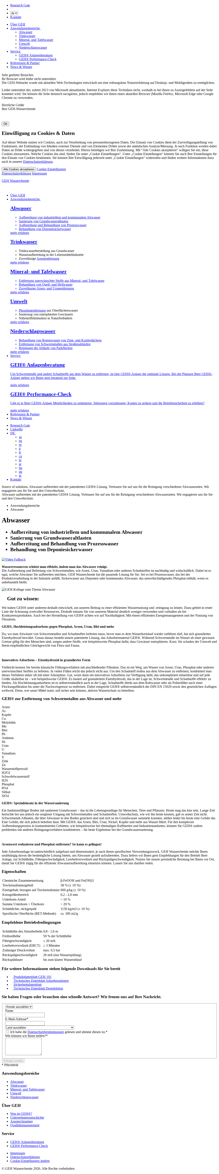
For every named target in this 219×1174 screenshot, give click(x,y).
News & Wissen (21, 67)
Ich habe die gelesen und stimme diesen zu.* (58, 1032)
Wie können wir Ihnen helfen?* (26, 1036)
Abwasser (25, 32)
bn (20, 468)
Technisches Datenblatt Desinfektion (38, 988)
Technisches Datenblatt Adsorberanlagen (41, 980)
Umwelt (24, 43)
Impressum (39, 173)
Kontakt (15, 17)
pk (20, 472)
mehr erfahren (19, 262)
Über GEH (17, 24)
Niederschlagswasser (33, 47)
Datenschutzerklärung (38, 161)
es (20, 445)
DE (13, 433)
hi (20, 460)
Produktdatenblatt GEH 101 (32, 977)
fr (20, 452)
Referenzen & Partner (25, 63)
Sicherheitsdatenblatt (27, 984)
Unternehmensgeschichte (27, 1117)
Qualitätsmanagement (24, 1125)
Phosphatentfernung (32, 310)
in (20, 475)
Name (9, 1011)
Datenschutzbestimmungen (46, 1032)
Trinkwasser (27, 36)
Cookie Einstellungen (51, 169)
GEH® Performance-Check (37, 59)
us (20, 437)
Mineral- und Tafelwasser (36, 40)
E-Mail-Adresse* (16, 1019)
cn (20, 456)
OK (5, 123)
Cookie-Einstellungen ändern (30, 1161)
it (20, 448)
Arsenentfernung (48, 258)
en (20, 441)
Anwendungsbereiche (25, 28)
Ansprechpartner (21, 1121)
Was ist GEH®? (21, 1113)
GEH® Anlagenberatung (36, 55)
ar (20, 464)
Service (15, 51)
